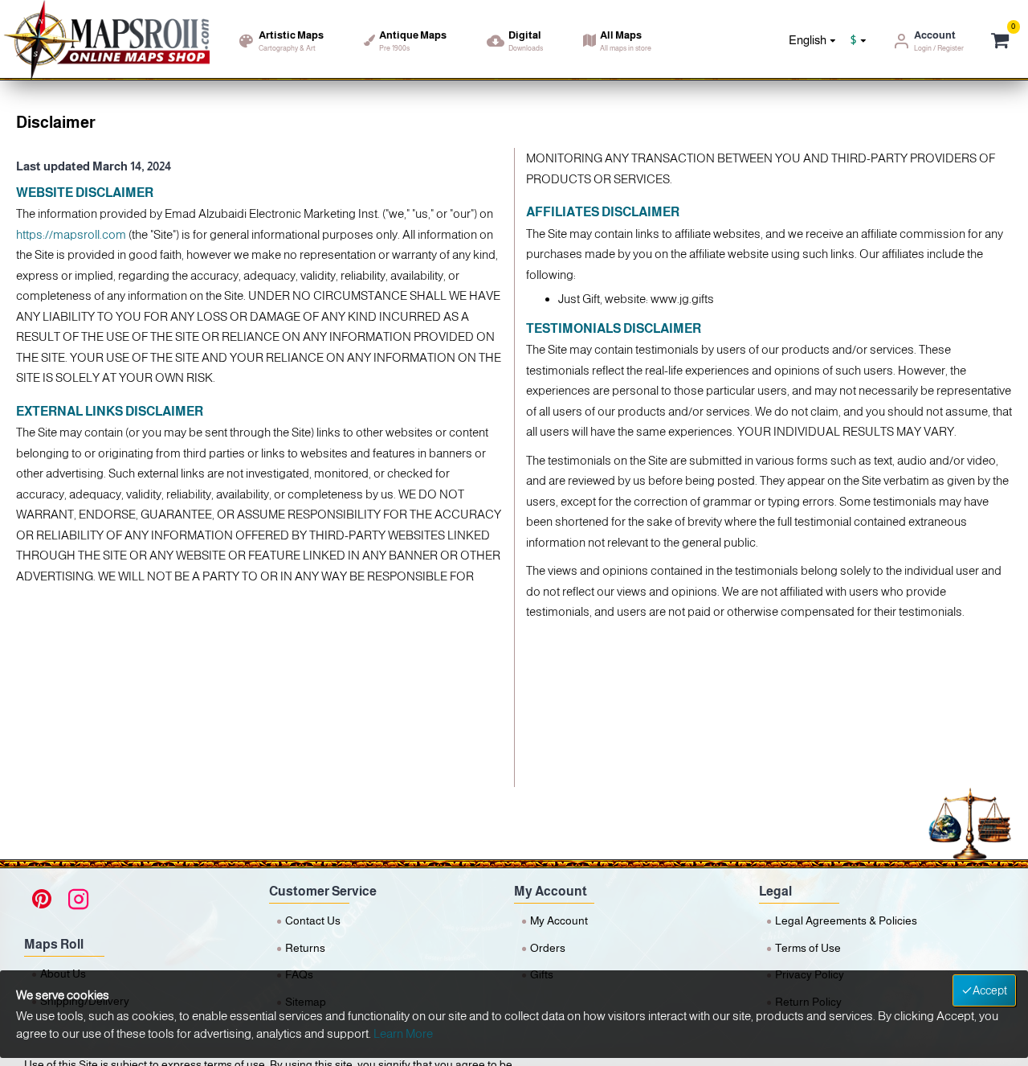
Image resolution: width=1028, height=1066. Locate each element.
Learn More (403, 1033)
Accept (990, 990)
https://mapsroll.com (71, 234)
